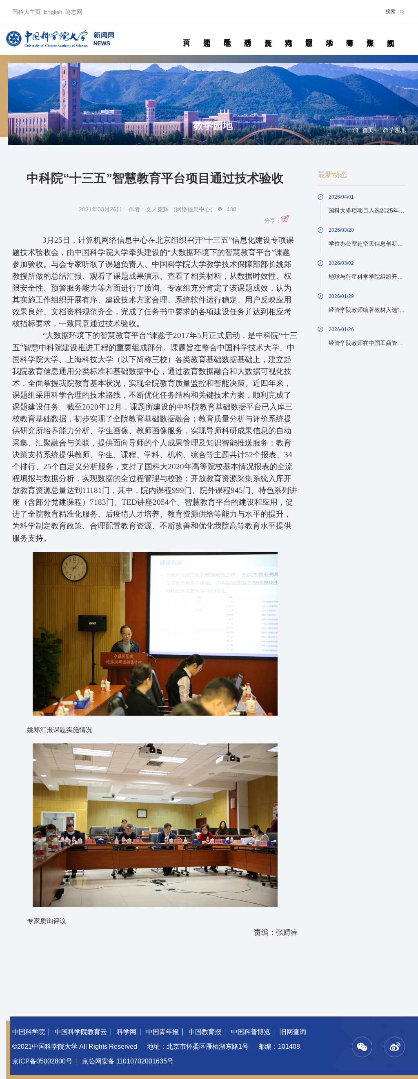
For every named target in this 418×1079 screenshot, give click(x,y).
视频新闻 (390, 33)
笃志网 (73, 12)
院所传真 (268, 33)
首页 (186, 33)
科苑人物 (288, 33)
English (53, 12)
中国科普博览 (250, 1031)
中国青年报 (162, 1031)
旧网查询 (293, 1031)
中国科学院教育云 (81, 1031)
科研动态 (247, 33)
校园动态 (309, 33)
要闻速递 (207, 33)
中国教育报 (205, 1031)
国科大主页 (26, 12)
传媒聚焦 (370, 33)
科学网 (126, 1031)
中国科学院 (28, 1031)
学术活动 (329, 33)
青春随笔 (349, 33)
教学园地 (227, 33)
